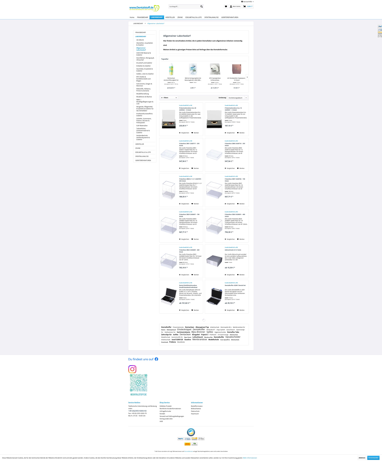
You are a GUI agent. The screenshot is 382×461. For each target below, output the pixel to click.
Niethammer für (170, 332)
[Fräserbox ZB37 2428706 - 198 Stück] (214, 190)
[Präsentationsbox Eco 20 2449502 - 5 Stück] (168, 119)
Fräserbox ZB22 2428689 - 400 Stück (189, 251)
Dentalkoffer (166, 327)
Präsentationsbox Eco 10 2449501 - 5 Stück (233, 109)
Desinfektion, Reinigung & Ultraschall (145, 59)
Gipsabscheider (233, 336)
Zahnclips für (166, 334)
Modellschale (166, 337)
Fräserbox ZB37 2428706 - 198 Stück (235, 180)
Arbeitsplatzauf (171, 330)
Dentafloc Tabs (233, 332)
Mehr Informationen (250, 458)
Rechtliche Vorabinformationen (170, 409)
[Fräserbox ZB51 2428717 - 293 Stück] (168, 155)
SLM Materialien (142, 126)
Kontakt (162, 414)
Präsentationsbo (178, 327)
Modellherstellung (142, 94)
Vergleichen (185, 133)
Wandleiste (181, 342)
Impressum (195, 414)
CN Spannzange (223, 335)
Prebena (172, 342)
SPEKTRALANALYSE (142, 156)
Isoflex (176, 334)
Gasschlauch (230, 330)
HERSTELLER (139, 144)
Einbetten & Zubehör (143, 66)
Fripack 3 (205, 334)
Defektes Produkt (166, 406)
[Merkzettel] (226, 6)
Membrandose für (239, 327)
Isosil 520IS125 (177, 339)
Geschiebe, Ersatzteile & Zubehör (144, 70)
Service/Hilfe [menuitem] (247, 2)
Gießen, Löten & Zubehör (145, 74)
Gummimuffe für (177, 337)
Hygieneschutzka (220, 332)
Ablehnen (362, 458)
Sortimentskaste (184, 332)
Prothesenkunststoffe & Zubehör (144, 115)
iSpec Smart (187, 337)
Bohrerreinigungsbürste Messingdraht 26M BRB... (193, 79)
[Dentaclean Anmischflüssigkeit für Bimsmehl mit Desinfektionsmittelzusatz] (171, 69)
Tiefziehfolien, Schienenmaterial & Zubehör (143, 130)
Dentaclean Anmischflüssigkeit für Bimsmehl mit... (171, 79)
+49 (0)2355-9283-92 (137, 411)
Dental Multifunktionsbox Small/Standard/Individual (188, 286)
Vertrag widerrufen (166, 419)
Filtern (165, 98)
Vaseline (187, 339)
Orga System (221, 330)
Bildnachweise (196, 409)
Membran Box (208, 337)
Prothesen (213, 335)
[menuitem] (186, 6)
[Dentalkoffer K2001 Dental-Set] (214, 296)
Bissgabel (196, 334)
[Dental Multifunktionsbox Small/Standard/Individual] (168, 296)
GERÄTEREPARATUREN (143, 160)
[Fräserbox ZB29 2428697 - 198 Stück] (168, 225)
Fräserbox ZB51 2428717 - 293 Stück (189, 144)
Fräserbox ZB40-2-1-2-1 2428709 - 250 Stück (190, 180)
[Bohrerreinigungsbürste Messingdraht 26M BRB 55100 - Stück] (193, 69)
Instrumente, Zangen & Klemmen (144, 85)
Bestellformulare (196, 406)
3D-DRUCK (140, 40)
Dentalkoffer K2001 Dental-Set (235, 285)
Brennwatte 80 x (226, 327)
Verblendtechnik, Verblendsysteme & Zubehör (143, 137)
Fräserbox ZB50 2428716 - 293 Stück (235, 144)
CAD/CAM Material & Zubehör (143, 54)
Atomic (163, 330)
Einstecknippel (184, 329)
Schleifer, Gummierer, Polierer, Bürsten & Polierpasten (143, 121)
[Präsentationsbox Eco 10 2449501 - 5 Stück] (214, 119)
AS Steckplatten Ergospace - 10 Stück (236, 79)
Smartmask (164, 342)
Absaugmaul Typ (202, 327)
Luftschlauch (197, 337)
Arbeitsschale (215, 327)
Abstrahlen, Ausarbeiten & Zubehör (144, 44)
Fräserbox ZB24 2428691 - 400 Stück (235, 215)
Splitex (210, 331)
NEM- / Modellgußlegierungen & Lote (144, 102)
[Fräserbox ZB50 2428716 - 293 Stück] (214, 155)
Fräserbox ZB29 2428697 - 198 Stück (189, 215)
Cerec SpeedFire (225, 340)
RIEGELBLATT (211, 330)
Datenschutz (195, 411)
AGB (161, 421)
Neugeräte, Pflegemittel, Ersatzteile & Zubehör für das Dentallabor (144, 109)
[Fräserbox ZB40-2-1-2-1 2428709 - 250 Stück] (168, 190)
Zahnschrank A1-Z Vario (233, 250)
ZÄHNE (137, 148)
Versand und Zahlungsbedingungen (172, 416)
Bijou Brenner (198, 331)
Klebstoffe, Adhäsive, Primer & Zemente (143, 90)
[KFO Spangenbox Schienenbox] (215, 69)
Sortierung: (222, 98)
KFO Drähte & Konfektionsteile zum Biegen (143, 79)
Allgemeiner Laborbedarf (141, 49)
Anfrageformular (165, 411)
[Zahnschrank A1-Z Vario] (214, 261)
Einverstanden (373, 458)
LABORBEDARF (140, 36)
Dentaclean (190, 327)
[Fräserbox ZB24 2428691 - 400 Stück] (214, 225)
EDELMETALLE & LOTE (143, 152)
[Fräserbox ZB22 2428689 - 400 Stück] (168, 261)
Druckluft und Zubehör (144, 63)
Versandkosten (188, 451)
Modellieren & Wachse (144, 97)
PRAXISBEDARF (140, 32)
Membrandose (199, 339)
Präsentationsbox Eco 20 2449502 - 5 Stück (187, 109)
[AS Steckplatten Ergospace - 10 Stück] (237, 69)
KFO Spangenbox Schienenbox (215, 79)
